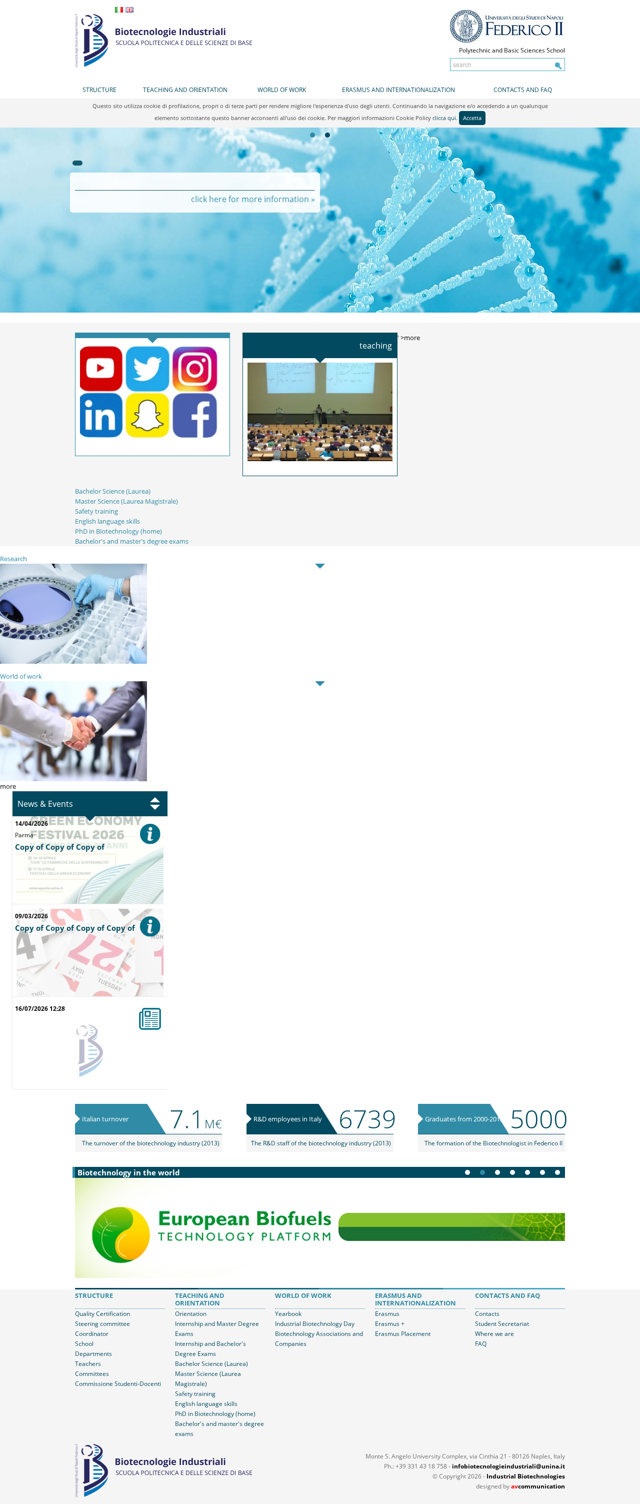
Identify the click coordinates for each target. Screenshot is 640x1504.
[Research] (73, 613)
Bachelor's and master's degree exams (131, 541)
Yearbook (288, 1313)
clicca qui (444, 118)
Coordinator (91, 1333)
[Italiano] (119, 10)
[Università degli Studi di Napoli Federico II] (507, 26)
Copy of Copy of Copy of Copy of (75, 928)
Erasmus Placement (402, 1333)
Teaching (376, 345)
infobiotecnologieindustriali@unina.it (508, 1466)
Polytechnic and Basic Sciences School (512, 50)
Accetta (472, 118)
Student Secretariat (502, 1323)
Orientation (190, 1313)
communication (538, 1486)
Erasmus (387, 1313)
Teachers (88, 1363)
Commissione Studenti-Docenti (118, 1383)
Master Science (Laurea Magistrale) (126, 501)
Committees (92, 1373)
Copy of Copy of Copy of (59, 847)
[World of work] (73, 730)
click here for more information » (253, 199)
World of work (21, 676)
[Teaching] (320, 411)
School (84, 1343)
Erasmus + (389, 1323)
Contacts (487, 1313)
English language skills (107, 521)
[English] (130, 10)
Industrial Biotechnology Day (314, 1323)
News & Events (45, 803)
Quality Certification (102, 1313)
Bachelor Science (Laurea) (112, 491)
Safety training (96, 511)
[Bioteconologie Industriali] (163, 39)
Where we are (494, 1333)
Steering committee (102, 1323)
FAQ (480, 1343)
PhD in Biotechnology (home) (118, 531)
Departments (93, 1353)
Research (13, 558)
